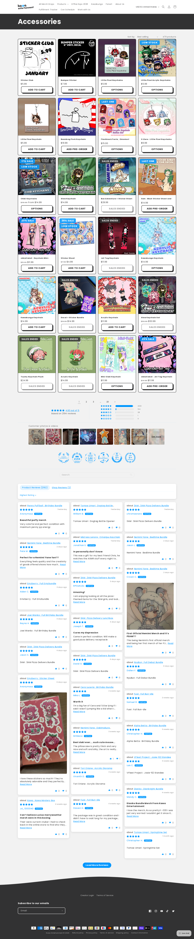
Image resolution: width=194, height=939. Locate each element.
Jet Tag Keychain (110, 258)
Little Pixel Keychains (112, 80)
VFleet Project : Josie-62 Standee (152, 757)
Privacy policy (91, 933)
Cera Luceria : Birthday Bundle (97, 687)
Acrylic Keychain (109, 318)
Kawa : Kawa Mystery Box (41, 800)
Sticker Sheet (68, 258)
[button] (63, 4)
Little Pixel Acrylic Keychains (156, 80)
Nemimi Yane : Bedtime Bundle (150, 537)
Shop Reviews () (61, 487)
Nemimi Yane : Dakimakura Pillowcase (91, 729)
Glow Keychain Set (150, 318)
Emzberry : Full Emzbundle (41, 583)
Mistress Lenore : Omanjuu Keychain (100, 537)
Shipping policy (122, 933)
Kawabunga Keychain (152, 258)
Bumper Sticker (69, 80)
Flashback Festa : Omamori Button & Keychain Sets (115, 139)
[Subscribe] (62, 911)
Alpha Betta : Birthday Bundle (150, 725)
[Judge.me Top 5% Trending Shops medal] (130, 457)
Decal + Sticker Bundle (72, 318)
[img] (65, 410)
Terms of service (106, 933)
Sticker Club (27, 80)
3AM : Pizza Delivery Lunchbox (97, 618)
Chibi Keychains (29, 199)
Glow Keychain (68, 199)
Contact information (139, 933)
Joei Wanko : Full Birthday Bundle (45, 615)
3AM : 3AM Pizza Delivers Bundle (151, 505)
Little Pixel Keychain (31, 139)
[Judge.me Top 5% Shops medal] (117, 457)
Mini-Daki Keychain (111, 377)
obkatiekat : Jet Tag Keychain (156, 377)
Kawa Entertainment (54, 933)
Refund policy (78, 933)
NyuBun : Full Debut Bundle (148, 662)
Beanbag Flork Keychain (73, 139)
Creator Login (87, 895)
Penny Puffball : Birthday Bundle (44, 505)
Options (117, 89)
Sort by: (131, 36)
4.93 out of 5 (72, 410)
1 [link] (79, 401)
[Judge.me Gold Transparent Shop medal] (103, 457)
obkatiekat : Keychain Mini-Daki (35, 258)
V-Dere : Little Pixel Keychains (156, 139)
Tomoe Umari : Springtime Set (150, 832)
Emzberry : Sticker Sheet (41, 678)
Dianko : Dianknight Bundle (148, 788)
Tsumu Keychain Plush (32, 377)
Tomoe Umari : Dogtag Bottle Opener (93, 507)
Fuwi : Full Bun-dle (143, 693)
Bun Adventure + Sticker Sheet (116, 199)
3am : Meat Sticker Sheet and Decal (156, 199)
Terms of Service (104, 895)
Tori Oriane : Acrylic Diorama (96, 768)
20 (108, 402)
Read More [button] (79, 561)
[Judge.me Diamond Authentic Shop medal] (63, 457)
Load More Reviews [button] (97, 865)
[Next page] (115, 402)
